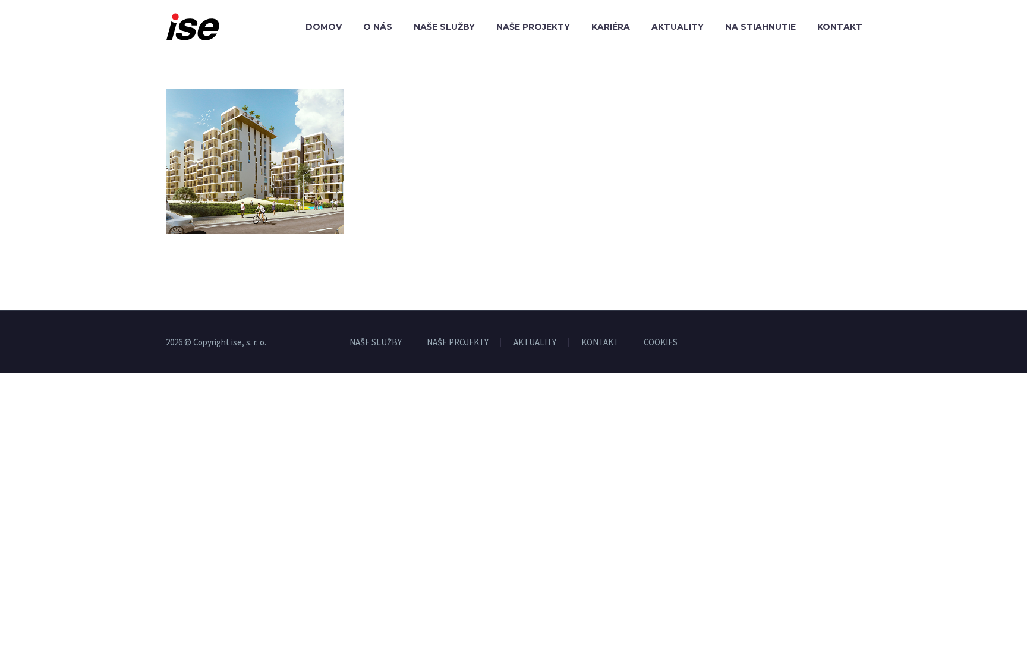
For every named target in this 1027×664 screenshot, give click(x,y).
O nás (377, 26)
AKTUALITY (535, 342)
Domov (323, 26)
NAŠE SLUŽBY (375, 342)
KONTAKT (600, 342)
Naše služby (444, 26)
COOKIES (661, 342)
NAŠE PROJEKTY (458, 342)
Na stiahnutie (760, 26)
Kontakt (839, 26)
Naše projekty (533, 26)
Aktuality (677, 26)
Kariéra (610, 26)
